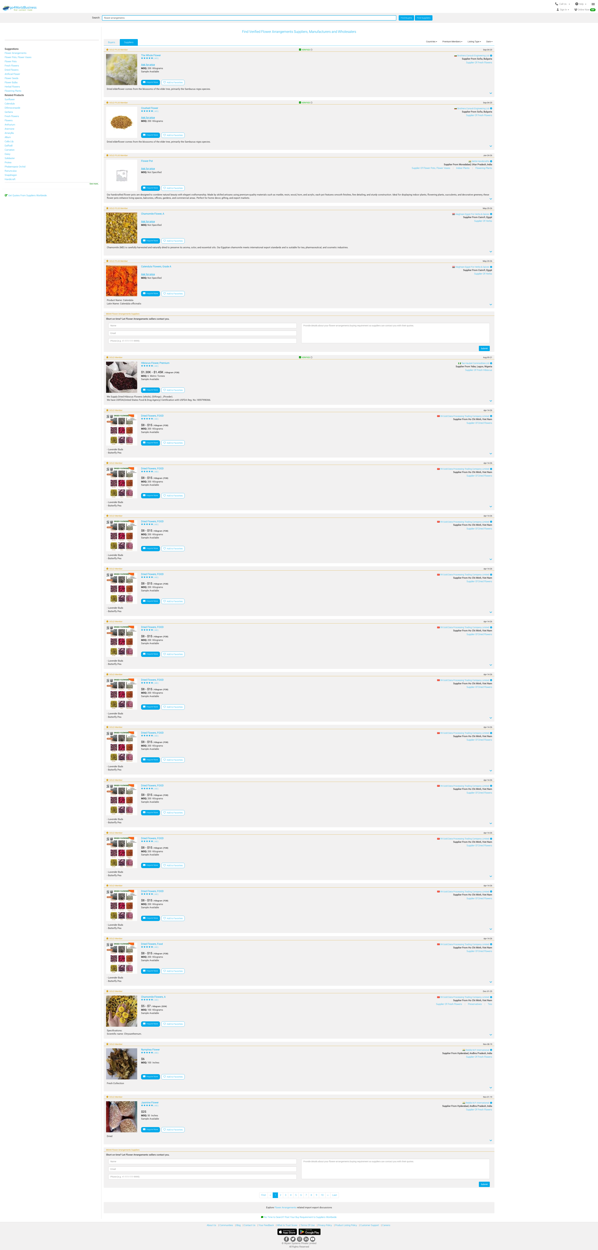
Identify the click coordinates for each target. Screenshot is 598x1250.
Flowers (9, 120)
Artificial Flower (12, 74)
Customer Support (369, 1225)
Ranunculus (11, 170)
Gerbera (9, 112)
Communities (226, 1225)
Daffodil (8, 145)
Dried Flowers (12, 69)
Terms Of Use (307, 1225)
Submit (484, 348)
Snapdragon (11, 175)
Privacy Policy (324, 1225)
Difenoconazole (12, 107)
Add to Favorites (174, 82)
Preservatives (475, 1004)
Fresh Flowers (12, 65)
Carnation (9, 149)
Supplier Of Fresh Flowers (479, 62)
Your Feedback (266, 1225)
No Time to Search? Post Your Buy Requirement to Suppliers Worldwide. (300, 1217)
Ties (490, 1004)
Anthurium (10, 124)
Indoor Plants (463, 168)
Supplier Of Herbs (483, 221)
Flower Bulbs (11, 82)
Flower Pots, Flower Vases (18, 57)
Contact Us (249, 1225)
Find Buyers (406, 18)
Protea (8, 162)
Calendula (10, 103)
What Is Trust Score (286, 1225)
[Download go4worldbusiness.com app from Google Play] (310, 1232)
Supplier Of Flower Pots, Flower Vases (431, 168)
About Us (211, 1225)
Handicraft (10, 179)
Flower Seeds (11, 78)
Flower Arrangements (15, 53)
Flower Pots (11, 61)
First (263, 1195)
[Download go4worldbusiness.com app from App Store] (287, 1232)
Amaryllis (9, 133)
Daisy (7, 154)
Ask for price (148, 64)
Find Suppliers (423, 18)
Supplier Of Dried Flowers (479, 423)
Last (334, 1195)
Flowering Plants (13, 90)
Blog (238, 1225)
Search (96, 17)
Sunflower (10, 99)
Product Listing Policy (346, 1225)
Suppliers (128, 42)
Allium (8, 137)
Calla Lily (9, 141)
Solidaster (10, 158)
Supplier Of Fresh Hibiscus (478, 370)
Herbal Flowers (12, 86)
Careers (386, 1225)
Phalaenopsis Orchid (15, 166)
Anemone (9, 128)
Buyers (111, 42)
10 (322, 1195)
